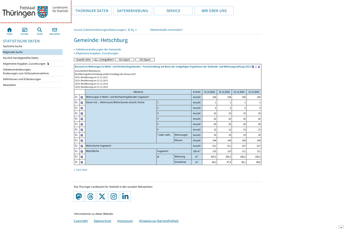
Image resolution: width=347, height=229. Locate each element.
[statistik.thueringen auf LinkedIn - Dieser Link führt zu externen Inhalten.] (126, 196)
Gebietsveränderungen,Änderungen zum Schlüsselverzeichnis (25, 71)
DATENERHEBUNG (130, 10)
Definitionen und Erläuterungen (21, 79)
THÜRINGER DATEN (90, 10)
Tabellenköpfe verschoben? (166, 30)
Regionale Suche (12, 52)
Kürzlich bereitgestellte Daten (20, 58)
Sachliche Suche (12, 46)
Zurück (78, 30)
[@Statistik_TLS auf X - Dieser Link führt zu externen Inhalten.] (103, 196)
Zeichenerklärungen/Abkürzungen (104, 30)
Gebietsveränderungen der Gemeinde (98, 49)
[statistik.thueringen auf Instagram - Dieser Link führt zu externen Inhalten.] (114, 196)
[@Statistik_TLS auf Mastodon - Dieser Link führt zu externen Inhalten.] (80, 196)
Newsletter (9, 85)
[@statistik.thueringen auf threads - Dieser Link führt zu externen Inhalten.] (91, 196)
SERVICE (167, 10)
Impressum (125, 221)
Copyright (81, 221)
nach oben (81, 169)
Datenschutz (102, 221)
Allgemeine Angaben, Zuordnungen (24, 64)
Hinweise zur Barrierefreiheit (159, 221)
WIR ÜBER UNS (211, 10)
